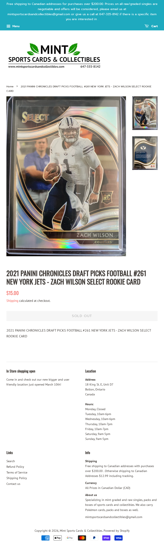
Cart (154, 26)
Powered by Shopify (117, 531)
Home (9, 86)
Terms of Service (16, 472)
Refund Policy (15, 467)
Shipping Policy (16, 478)
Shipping (12, 301)
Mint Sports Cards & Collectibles (81, 531)
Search (10, 461)
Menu (16, 26)
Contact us (13, 484)
